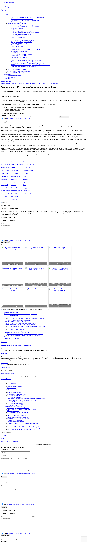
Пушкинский (14, 196)
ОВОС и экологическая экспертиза (14, 421)
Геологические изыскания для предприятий (16, 332)
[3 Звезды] (16, 309)
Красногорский (5, 193)
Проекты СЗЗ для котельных (15, 395)
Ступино (25, 173)
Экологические (11, 385)
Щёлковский (26, 190)
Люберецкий (14, 167)
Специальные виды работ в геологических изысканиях (20, 323)
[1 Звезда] (4, 309)
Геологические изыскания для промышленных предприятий (25, 334)
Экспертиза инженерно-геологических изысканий (16, 345)
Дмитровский (5, 170)
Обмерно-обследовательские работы (18, 418)
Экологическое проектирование (13, 406)
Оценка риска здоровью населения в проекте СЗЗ (21, 400)
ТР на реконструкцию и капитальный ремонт (20, 414)
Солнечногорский (28, 170)
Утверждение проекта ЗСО (15, 405)
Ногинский (14, 179)
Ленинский (4, 196)
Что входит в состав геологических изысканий (17, 320)
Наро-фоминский (16, 176)
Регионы (3, 438)
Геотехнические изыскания (12, 337)
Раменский (14, 199)
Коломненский (5, 190)
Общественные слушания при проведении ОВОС (21, 429)
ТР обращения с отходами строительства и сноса (21, 409)
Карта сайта (4, 435)
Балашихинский (5, 161)
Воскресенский (5, 167)
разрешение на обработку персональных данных (21, 118)
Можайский (14, 170)
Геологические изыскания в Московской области (18, 317)
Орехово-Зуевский (16, 188)
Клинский (4, 188)
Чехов (24, 185)
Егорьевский (4, 176)
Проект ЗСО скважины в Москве (17, 401)
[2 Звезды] (10, 309)
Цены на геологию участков (12, 315)
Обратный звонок (6, 81)
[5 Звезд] (29, 309)
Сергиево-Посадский (29, 164)
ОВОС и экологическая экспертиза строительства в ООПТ (24, 426)
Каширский (4, 185)
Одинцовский (15, 182)
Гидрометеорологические (14, 386)
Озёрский (13, 185)
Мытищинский (15, 173)
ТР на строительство (13, 411)
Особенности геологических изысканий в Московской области (25, 318)
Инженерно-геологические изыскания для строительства (20, 314)
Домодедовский (5, 173)
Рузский (25, 161)
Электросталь (27, 193)
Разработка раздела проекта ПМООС (18, 408)
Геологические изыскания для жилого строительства (19, 324)
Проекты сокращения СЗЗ (11, 389)
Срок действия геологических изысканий (16, 321)
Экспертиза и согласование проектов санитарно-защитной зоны (26, 398)
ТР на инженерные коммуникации (17, 417)
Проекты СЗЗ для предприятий (16, 394)
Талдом (25, 176)
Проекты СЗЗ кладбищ (14, 397)
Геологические (11, 383)
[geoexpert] (4, 10)
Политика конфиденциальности (10, 441)
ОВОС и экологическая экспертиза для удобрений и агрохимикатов (27, 428)
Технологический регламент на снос (18, 412)
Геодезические (11, 388)
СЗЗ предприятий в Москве (15, 391)
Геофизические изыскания (11, 338)
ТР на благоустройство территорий (17, 415)
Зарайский (4, 179)
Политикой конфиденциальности (64, 539)
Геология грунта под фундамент (16, 329)
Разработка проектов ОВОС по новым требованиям (22, 423)
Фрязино (25, 179)
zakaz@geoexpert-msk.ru (7, 373)
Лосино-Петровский (17, 164)
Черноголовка (27, 182)
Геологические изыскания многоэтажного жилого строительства (26, 326)
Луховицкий (14, 161)
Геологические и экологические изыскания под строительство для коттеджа (29, 327)
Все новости (4, 363)
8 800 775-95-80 (9, 5)
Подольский (14, 193)
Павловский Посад (16, 190)
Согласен (3, 541)
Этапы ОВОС (5, 353)
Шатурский (26, 188)
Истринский (4, 182)
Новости (4, 342)
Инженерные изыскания (11, 312)
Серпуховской (27, 167)
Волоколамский (5, 164)
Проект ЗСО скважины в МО (16, 403)
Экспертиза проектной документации (18, 424)
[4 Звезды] (23, 309)
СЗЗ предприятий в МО (14, 392)
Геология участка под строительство (18, 331)
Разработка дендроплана (14, 420)
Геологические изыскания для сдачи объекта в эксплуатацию (25, 335)
